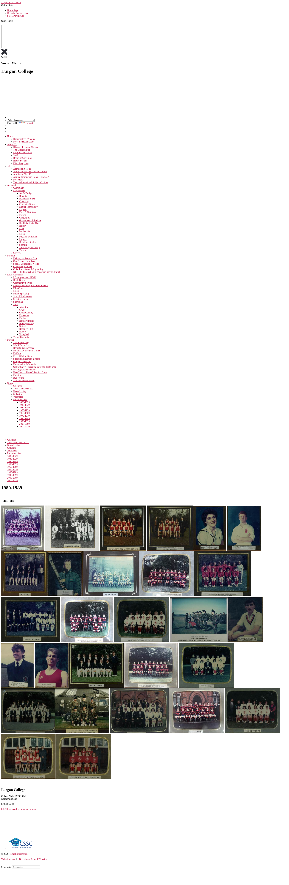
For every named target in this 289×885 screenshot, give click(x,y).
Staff (15, 155)
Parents (10, 339)
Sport (15, 304)
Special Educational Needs (26, 263)
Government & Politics (30, 220)
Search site (6, 867)
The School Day (21, 342)
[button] (14, 21)
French (22, 215)
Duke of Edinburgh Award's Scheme (30, 285)
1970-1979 (24, 415)
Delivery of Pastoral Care (25, 258)
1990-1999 (24, 421)
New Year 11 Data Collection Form (30, 372)
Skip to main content (11, 2)
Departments (19, 190)
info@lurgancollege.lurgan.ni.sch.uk (18, 809)
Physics (22, 239)
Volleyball (24, 334)
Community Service (22, 282)
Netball (22, 326)
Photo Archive (20, 399)
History (22, 225)
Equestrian (24, 315)
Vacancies (18, 396)
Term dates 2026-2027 (24, 388)
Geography (24, 217)
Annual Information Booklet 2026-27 (31, 177)
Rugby (22, 331)
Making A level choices (24, 369)
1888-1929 (24, 402)
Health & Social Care (29, 223)
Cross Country (26, 312)
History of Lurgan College (25, 147)
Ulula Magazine (20, 163)
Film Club (18, 288)
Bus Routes (18, 377)
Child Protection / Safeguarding (28, 269)
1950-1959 (24, 410)
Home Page (12, 10)
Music (22, 234)
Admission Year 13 (22, 174)
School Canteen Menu (23, 380)
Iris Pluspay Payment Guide (26, 350)
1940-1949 (24, 407)
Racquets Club (26, 329)
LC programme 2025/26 (24, 277)
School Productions (22, 296)
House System (20, 160)
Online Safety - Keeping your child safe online (35, 367)
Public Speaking (21, 293)
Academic (12, 185)
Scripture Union (20, 299)
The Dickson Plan (21, 150)
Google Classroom (22, 361)
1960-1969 (24, 413)
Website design (8, 859)
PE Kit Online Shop (22, 356)
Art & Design (25, 193)
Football (23, 318)
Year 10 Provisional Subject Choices (30, 182)
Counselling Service (22, 266)
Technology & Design (29, 247)
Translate (29, 123)
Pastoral (11, 255)
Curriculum (18, 187)
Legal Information (19, 854)
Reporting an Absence (17, 13)
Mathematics (25, 231)
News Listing (19, 391)
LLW (21, 228)
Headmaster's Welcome (24, 139)
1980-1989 (24, 418)
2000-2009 (24, 424)
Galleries (17, 394)
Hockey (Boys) (26, 320)
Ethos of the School (22, 152)
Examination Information (25, 364)
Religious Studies (27, 242)
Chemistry (24, 201)
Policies (17, 375)
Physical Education (28, 236)
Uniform (17, 353)
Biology (23, 196)
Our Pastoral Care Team (24, 261)
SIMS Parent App (15, 15)
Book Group (19, 280)
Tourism (23, 250)
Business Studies (27, 198)
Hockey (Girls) (26, 323)
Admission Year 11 (22, 169)
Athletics (23, 307)
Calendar (17, 386)
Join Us (10, 166)
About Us (12, 144)
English (22, 209)
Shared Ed (18, 301)
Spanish (23, 244)
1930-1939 (24, 405)
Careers (16, 253)
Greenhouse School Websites (33, 859)
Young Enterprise (21, 337)
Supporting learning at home (26, 358)
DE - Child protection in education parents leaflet (36, 272)
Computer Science (28, 204)
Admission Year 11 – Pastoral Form (30, 171)
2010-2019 (24, 426)
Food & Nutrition (27, 212)
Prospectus (18, 179)
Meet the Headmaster (23, 141)
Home (10, 136)
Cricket (22, 310)
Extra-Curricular (15, 274)
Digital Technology (28, 206)
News (10, 383)
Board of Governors (22, 158)
